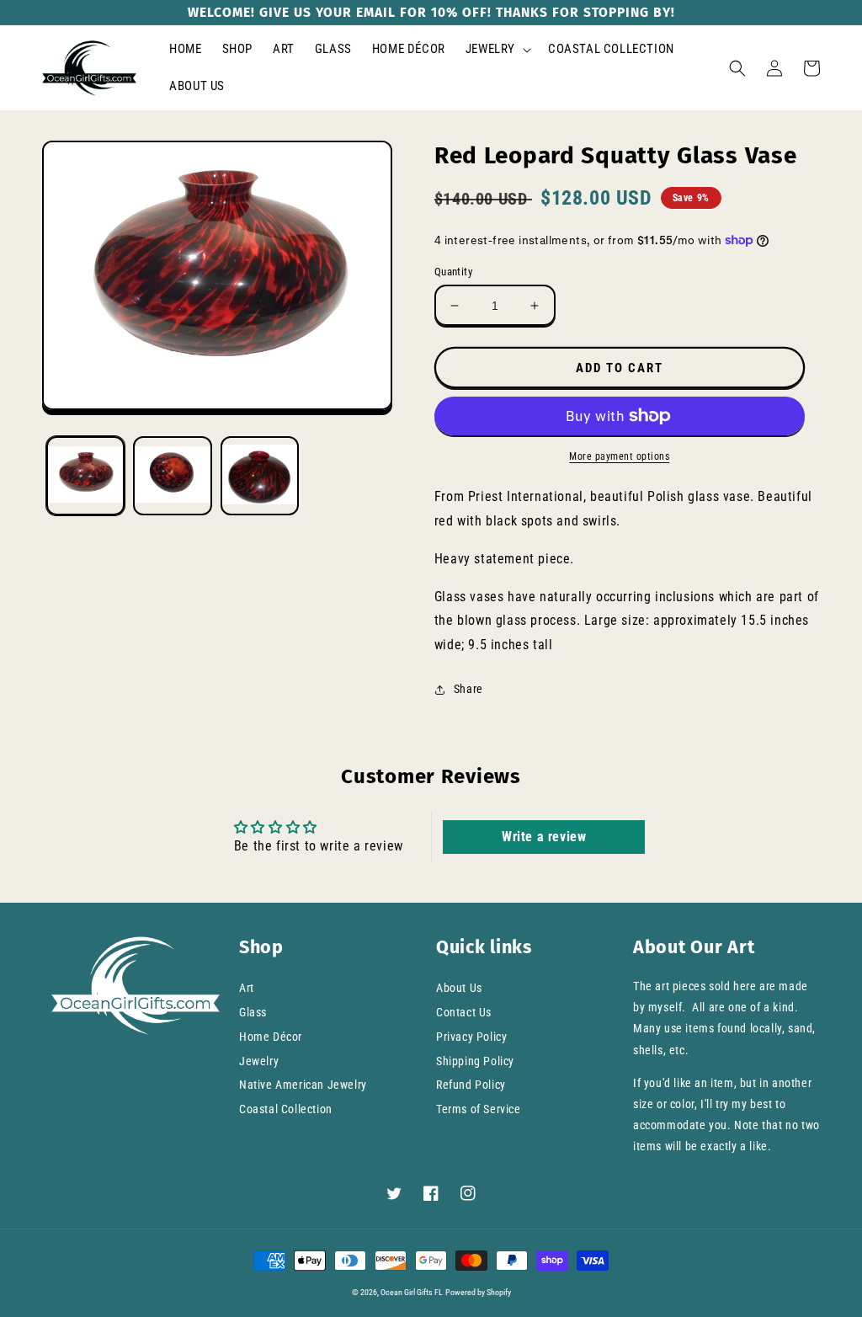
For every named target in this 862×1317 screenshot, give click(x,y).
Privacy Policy (471, 1036)
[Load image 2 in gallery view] (172, 475)
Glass (253, 1012)
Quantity (453, 271)
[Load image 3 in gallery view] (260, 475)
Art (246, 987)
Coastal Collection (286, 1109)
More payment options (619, 456)
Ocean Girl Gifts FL (411, 1292)
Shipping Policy (475, 1061)
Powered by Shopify (478, 1292)
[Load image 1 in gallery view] (85, 475)
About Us (459, 987)
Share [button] (468, 689)
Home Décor (270, 1036)
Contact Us (464, 1012)
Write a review (544, 837)
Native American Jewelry (303, 1084)
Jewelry (259, 1061)
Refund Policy (471, 1084)
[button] (496, 49)
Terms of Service (478, 1109)
